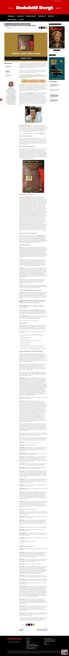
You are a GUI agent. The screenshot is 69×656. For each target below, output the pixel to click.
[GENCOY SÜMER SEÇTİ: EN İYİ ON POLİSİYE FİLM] (62, 86)
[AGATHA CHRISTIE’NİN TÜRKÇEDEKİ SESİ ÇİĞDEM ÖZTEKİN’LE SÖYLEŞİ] (62, 96)
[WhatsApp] (46, 28)
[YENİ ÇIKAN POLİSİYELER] (15, 71)
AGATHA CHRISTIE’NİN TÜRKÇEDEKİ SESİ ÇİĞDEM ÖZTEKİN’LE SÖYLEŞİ (54, 95)
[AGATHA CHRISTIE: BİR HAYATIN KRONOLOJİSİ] (62, 101)
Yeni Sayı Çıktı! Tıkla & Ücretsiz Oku (55, 24)
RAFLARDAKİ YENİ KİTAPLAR (42, 630)
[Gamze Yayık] (11, 84)
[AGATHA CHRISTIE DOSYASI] (62, 91)
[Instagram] (9, 1)
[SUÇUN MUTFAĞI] (15, 76)
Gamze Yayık (9, 27)
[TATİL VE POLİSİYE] (15, 67)
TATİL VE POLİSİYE (8, 66)
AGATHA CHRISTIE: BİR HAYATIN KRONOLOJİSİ (54, 100)
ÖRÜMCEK (21, 630)
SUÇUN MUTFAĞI (8, 75)
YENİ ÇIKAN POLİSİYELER (7, 71)
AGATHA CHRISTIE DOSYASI (54, 89)
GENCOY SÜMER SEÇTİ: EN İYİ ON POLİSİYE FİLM (54, 85)
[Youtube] (12, 1)
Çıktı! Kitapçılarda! (57, 50)
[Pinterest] (44, 28)
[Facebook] (7, 1)
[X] (10, 1)
